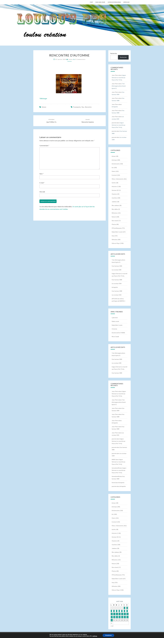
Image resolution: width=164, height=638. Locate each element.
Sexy (113, 236)
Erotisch (114, 175)
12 (117, 614)
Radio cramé (115, 321)
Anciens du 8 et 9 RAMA (118, 333)
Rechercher (113, 53)
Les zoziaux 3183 (116, 295)
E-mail (42, 183)
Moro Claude (115, 336)
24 (111, 620)
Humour (114, 190)
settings (95, 636)
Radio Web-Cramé (117, 232)
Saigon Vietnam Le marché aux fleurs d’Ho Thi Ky (119, 77)
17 (111, 617)
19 (117, 617)
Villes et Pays (115, 243)
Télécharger (43, 98)
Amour (114, 156)
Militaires (114, 213)
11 (114, 614)
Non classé (115, 220)
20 (119, 617)
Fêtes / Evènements (117, 179)
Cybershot (115, 317)
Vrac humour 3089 (117, 280)
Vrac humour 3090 (117, 266)
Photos (114, 224)
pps (82, 107)
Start (91, 2)
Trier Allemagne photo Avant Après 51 (119, 86)
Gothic (114, 183)
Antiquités (115, 107)
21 (122, 617)
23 (127, 617)
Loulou (70, 59)
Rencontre (88, 107)
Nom (41, 174)
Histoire (114, 186)
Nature (44, 107)
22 (125, 617)
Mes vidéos (115, 209)
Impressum (126, 2)
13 (119, 614)
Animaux (114, 160)
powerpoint (77, 107)
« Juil (111, 626)
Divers (113, 171)
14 (122, 614)
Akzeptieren (108, 635)
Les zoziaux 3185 (116, 270)
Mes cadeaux (115, 205)
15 (125, 614)
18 (114, 617)
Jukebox (114, 201)
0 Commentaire (80, 59)
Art (113, 167)
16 (127, 614)
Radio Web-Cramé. (100, 2)
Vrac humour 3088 (117, 291)
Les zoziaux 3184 (116, 283)
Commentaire (44, 146)
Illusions (114, 194)
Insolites (114, 198)
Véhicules (114, 239)
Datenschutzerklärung (114, 2)
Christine (114, 329)
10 (111, 614)
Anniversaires (116, 164)
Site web (42, 192)
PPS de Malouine (116, 228)
